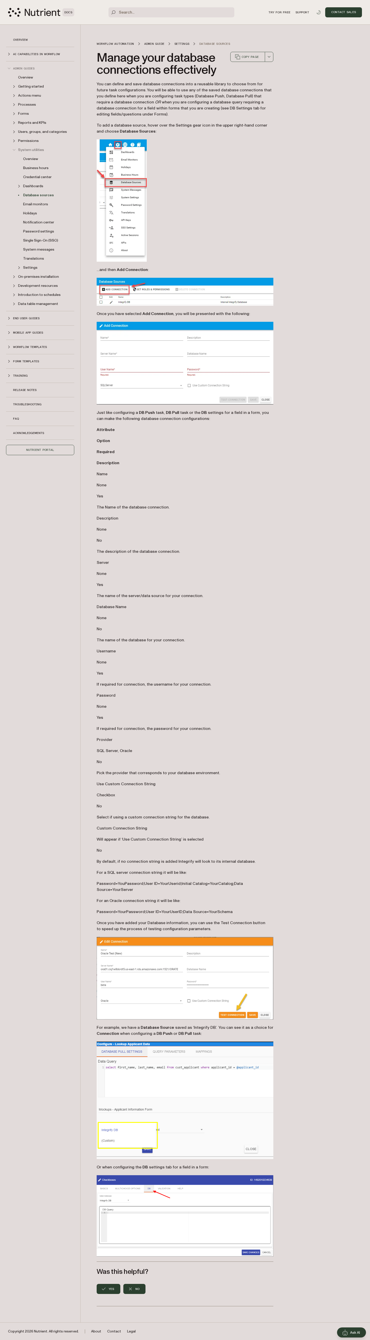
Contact (114, 1331)
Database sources (38, 195)
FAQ (16, 418)
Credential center (37, 177)
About (96, 1331)
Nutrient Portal (40, 449)
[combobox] (269, 57)
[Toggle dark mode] (318, 12)
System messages (38, 249)
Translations (33, 258)
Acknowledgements (28, 433)
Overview (20, 39)
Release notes (24, 389)
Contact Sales (343, 12)
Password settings (38, 231)
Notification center (38, 222)
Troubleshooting (27, 404)
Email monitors (35, 204)
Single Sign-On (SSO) (40, 240)
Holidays (30, 213)
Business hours (36, 168)
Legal (131, 1331)
